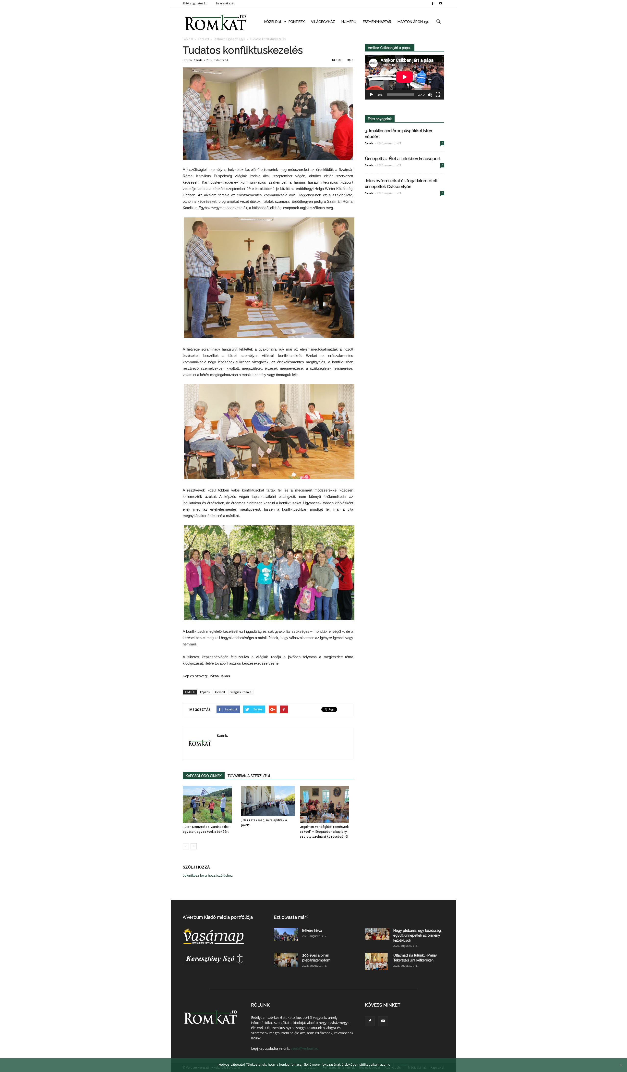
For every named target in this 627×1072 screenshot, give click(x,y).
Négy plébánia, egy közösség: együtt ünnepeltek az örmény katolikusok (417, 935)
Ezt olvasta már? (291, 917)
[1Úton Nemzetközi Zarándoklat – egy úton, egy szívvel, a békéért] (209, 804)
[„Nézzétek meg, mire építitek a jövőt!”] (268, 801)
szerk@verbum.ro (304, 1048)
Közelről (273, 22)
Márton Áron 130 (413, 22)
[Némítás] (430, 94)
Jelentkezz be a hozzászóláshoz (208, 875)
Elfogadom (401, 1064)
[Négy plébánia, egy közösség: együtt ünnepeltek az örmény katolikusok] (377, 933)
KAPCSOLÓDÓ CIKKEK (204, 776)
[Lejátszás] (371, 94)
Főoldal (188, 39)
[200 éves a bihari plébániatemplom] (286, 960)
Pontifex (297, 22)
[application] (404, 77)
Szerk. (198, 60)
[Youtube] (440, 3)
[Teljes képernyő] (437, 94)
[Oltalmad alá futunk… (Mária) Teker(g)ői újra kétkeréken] (376, 961)
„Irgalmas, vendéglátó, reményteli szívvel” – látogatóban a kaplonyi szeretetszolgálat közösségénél (324, 831)
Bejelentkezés (225, 3)
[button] (438, 22)
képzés (205, 692)
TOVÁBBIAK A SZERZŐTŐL (249, 776)
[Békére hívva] (286, 934)
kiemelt (220, 692)
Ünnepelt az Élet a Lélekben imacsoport (403, 158)
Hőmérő (348, 22)
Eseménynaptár (377, 22)
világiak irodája (240, 692)
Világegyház (323, 22)
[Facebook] (432, 3)
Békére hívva (312, 931)
